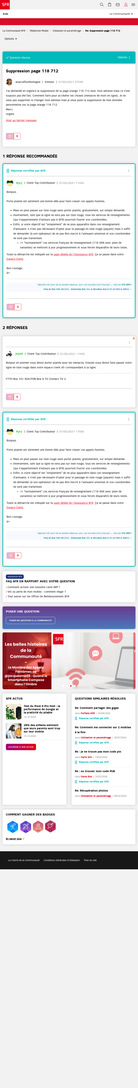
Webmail (118, 4)
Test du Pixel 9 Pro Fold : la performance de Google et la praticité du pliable (42, 709)
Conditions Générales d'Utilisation (62, 860)
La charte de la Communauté (24, 860)
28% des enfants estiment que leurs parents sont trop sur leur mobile (42, 728)
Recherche (102, 4)
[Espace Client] (126, 4)
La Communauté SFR (14, 30)
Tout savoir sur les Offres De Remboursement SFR (38, 596)
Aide (5, 14)
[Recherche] (102, 4)
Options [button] (9, 38)
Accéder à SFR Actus (20, 747)
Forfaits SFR (88, 713)
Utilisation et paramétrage (67, 30)
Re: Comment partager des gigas (97, 708)
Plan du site (90, 860)
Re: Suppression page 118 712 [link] (102, 30)
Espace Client (126, 4)
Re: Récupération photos (91, 790)
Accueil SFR (5, 4)
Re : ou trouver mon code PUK (95, 771)
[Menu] (134, 4)
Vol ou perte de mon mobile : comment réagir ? (37, 591)
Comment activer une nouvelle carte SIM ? (34, 587)
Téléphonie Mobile (39, 30)
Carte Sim (86, 757)
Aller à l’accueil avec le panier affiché (110, 4)
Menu (133, 4)
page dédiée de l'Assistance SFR (73, 254)
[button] (10, 136)
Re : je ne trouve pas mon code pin (98, 751)
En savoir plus (14, 838)
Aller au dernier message (21, 120)
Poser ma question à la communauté (30, 620)
